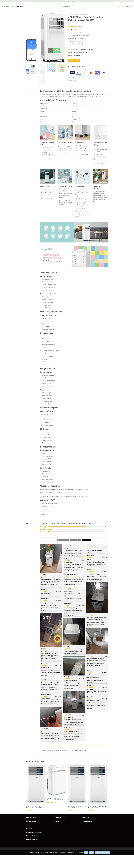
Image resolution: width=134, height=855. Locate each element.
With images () (64, 540)
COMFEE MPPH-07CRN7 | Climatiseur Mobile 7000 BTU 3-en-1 (77, 807)
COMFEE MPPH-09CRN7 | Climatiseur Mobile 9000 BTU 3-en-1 (97, 807)
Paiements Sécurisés (32, 839)
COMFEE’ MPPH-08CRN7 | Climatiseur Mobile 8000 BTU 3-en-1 (35, 807)
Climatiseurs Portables (81, 14)
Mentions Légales (31, 821)
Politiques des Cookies (32, 836)
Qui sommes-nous (87, 821)
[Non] (132, 853)
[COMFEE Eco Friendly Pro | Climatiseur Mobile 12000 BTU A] (56, 780)
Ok (86, 852)
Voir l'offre (74, 60)
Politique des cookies (102, 852)
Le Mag (13, 6)
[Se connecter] (119, 6)
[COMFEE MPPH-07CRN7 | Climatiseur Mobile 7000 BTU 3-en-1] (77, 783)
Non (91, 852)
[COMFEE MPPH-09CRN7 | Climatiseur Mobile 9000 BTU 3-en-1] (97, 783)
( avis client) (78, 26)
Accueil (70, 14)
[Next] (63, 38)
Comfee (74, 80)
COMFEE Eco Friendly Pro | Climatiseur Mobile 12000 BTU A (55, 799)
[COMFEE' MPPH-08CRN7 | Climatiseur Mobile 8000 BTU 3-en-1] (35, 783)
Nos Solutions (5, 6)
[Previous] (29, 38)
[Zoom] (28, 60)
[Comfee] (67, 6)
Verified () (76, 540)
